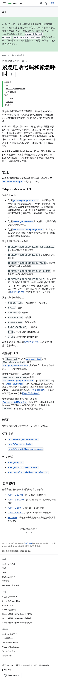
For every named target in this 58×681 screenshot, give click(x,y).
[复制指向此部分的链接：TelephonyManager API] (33, 189)
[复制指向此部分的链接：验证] (11, 420)
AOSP (4, 55)
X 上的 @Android (9, 597)
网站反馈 (7, 670)
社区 (18, 665)
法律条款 (26, 665)
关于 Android (7, 665)
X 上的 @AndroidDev (11, 601)
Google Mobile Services (12, 647)
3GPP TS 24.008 (16, 499)
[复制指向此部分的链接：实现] (11, 172)
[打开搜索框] (41, 3)
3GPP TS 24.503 (15, 512)
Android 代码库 (8, 564)
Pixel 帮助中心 (8, 638)
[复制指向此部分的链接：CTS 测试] (16, 433)
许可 (35, 665)
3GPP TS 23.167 (15, 508)
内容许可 (28, 543)
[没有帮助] (27, 61)
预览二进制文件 (8, 577)
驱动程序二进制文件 (10, 585)
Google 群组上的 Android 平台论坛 (17, 614)
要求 (4, 568)
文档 (4, 12)
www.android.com (10, 642)
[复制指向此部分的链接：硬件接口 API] (20, 353)
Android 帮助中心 (9, 634)
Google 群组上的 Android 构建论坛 (17, 618)
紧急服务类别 (38, 390)
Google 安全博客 (9, 609)
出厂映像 (6, 581)
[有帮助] (23, 61)
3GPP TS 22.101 (17, 292)
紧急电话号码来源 (30, 393)
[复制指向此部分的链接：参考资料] (18, 484)
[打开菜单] (4, 3)
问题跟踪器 (7, 655)
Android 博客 (7, 605)
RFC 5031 (12, 517)
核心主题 (20, 55)
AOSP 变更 (10, 43)
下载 (4, 572)
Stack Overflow (8, 651)
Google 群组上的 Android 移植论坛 (17, 622)
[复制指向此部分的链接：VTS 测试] (15, 457)
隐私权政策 (44, 665)
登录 (53, 3)
